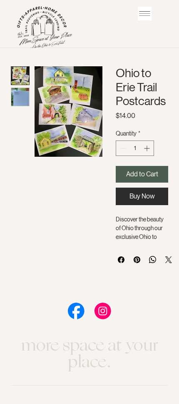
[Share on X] (169, 260)
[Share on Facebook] (121, 260)
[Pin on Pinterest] (137, 260)
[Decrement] (122, 148)
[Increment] (147, 148)
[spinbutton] (134, 148)
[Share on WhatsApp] (153, 260)
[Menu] (145, 13)
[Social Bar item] (76, 311)
